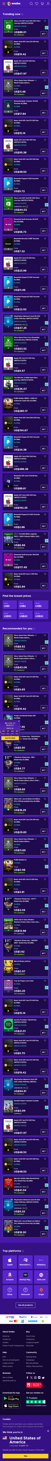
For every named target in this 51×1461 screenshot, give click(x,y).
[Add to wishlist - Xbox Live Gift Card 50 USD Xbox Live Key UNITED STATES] (45, 199)
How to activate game (11, 1360)
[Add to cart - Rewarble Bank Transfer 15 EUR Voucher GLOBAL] (44, 112)
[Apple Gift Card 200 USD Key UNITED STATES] (25, 501)
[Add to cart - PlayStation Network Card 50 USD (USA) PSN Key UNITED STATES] (44, 329)
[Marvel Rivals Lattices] (25, 967)
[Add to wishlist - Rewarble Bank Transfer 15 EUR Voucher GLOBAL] (45, 102)
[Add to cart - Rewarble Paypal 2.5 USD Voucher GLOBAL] (44, 526)
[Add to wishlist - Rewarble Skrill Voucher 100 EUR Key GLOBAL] (45, 555)
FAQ (4, 1357)
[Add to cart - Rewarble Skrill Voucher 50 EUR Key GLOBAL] (44, 230)
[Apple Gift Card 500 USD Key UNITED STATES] (25, 463)
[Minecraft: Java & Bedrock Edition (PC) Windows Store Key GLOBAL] (25, 1228)
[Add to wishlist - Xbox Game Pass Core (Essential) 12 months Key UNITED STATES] (45, 338)
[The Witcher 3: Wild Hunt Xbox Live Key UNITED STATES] (25, 384)
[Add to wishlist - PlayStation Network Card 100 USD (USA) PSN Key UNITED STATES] (45, 1080)
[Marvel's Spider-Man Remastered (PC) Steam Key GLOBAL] (25, 1185)
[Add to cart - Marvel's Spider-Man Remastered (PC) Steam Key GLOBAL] (44, 1191)
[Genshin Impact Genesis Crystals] (25, 1107)
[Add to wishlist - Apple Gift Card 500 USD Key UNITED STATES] (45, 457)
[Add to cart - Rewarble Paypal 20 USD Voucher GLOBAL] (44, 308)
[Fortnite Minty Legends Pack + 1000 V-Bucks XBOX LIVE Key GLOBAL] (25, 541)
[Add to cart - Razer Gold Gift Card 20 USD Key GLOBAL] (44, 53)
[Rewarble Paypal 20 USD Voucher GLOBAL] (25, 303)
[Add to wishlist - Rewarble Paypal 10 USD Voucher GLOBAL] (45, 278)
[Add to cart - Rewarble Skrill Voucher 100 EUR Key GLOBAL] (44, 566)
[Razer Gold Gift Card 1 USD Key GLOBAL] (25, 580)
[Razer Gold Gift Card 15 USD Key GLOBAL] (25, 127)
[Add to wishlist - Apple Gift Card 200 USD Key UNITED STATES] (45, 496)
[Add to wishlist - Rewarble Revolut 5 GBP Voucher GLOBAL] (45, 239)
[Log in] (48, 3)
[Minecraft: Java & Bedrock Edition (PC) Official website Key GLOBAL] (25, 806)
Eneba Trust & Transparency (13, 1345)
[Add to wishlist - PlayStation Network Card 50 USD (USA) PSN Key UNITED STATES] (45, 317)
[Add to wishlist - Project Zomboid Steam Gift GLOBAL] (45, 716)
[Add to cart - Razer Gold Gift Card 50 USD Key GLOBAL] (44, 170)
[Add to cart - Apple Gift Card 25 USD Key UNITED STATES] (44, 269)
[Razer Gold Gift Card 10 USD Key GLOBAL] (25, 683)
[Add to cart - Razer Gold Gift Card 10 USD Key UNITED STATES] (44, 1052)
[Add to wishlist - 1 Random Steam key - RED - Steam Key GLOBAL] (45, 758)
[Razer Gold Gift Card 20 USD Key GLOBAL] (25, 48)
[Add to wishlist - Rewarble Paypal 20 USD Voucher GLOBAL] (45, 297)
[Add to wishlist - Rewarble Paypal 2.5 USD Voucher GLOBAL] (45, 515)
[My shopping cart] (42, 3)
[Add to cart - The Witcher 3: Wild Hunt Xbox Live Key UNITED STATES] (44, 390)
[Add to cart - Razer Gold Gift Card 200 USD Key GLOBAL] (44, 429)
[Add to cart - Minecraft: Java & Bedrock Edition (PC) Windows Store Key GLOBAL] (44, 1233)
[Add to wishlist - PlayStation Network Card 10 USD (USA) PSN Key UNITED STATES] (45, 1200)
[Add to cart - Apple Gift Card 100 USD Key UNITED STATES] (44, 151)
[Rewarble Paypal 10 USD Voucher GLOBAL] (25, 283)
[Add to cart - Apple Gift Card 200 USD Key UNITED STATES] (44, 506)
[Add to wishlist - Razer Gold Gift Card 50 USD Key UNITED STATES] (45, 1140)
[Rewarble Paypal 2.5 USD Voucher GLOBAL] (25, 521)
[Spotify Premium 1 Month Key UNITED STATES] (25, 1027)
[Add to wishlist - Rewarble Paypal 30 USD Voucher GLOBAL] (45, 438)
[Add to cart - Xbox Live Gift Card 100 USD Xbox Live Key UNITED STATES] (44, 33)
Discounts (30, 1345)
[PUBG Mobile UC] (25, 866)
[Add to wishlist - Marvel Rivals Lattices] (45, 962)
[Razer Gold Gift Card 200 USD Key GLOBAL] (25, 424)
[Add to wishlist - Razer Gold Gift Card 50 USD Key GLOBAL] (45, 160)
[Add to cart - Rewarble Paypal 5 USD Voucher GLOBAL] (44, 190)
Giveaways (30, 1360)
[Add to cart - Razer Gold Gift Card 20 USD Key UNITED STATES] (44, 1071)
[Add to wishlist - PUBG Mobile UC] (45, 861)
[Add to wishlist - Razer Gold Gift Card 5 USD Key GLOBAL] (45, 880)
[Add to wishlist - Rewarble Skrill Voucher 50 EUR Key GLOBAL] (45, 220)
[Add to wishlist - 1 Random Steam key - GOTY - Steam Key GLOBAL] (45, 900)
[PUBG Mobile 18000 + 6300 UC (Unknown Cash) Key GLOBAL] (25, 404)
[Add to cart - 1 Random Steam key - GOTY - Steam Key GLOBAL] (44, 911)
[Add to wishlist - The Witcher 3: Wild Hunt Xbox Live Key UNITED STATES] (45, 378)
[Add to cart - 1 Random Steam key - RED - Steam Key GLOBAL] (44, 770)
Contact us (7, 1339)
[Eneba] (13, 4)
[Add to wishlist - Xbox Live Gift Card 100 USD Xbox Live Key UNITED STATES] (45, 22)
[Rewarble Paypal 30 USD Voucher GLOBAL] (25, 443)
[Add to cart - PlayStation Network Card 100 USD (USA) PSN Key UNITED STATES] (44, 1092)
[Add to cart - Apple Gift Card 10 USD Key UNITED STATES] (44, 369)
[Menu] (3, 3)
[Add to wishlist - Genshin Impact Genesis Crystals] (45, 1101)
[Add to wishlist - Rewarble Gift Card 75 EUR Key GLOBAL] (45, 476)
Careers (5, 1342)
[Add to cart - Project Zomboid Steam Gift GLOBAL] (44, 728)
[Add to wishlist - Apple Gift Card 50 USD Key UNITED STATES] (45, 62)
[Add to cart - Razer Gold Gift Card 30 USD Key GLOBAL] (44, 831)
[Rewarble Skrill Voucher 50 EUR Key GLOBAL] (25, 225)
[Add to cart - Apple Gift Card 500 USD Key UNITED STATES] (44, 467)
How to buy (30, 1336)
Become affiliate (32, 1363)
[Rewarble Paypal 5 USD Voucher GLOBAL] (25, 185)
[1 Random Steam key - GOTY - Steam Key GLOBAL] (25, 906)
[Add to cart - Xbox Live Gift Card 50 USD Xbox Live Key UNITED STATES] (44, 211)
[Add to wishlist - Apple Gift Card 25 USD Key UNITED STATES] (45, 259)
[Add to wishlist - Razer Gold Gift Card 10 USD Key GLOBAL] (45, 678)
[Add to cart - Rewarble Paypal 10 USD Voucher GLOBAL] (44, 288)
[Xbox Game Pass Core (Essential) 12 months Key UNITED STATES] (25, 344)
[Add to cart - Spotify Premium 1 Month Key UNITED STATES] (44, 1032)
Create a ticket (8, 1363)
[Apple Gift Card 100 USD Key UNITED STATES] (25, 146)
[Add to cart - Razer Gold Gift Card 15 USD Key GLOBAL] (44, 132)
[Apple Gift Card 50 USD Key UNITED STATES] (25, 67)
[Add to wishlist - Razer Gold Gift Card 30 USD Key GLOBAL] (45, 820)
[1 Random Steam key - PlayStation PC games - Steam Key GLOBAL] (25, 743)
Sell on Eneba (8, 1377)
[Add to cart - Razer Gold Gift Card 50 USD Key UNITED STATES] (44, 1151)
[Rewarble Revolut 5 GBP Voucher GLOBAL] (25, 245)
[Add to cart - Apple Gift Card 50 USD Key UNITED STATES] (44, 72)
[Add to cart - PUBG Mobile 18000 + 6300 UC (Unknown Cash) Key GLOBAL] (44, 409)
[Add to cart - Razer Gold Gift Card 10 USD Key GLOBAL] (44, 688)
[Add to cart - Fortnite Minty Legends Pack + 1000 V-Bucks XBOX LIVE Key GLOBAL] (44, 546)
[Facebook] (27, 1377)
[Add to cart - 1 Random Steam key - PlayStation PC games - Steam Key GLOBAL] (44, 749)
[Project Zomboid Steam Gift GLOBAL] (25, 722)
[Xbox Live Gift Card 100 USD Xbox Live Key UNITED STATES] (25, 28)
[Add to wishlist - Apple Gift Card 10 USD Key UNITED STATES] (45, 359)
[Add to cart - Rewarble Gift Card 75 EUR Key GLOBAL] (44, 487)
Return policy (8, 1366)
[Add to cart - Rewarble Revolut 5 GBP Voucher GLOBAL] (44, 250)
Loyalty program (32, 1342)
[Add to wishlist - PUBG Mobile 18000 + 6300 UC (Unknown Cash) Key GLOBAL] (45, 399)
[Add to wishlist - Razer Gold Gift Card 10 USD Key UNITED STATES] (45, 1041)
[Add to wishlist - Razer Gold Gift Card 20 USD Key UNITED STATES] (45, 1061)
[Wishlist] (36, 3)
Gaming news (31, 1357)
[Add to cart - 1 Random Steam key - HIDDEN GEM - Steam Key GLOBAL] (44, 953)
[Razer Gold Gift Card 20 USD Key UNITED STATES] (25, 1066)
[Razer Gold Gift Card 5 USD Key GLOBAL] (25, 886)
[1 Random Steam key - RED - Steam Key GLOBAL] (25, 764)
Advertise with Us (9, 1380)
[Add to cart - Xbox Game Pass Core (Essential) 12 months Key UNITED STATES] (44, 350)
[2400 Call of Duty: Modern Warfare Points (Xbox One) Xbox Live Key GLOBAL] (25, 926)
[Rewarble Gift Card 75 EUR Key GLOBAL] (25, 482)
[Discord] (39, 1377)
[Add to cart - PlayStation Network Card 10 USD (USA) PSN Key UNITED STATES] (44, 1213)
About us (6, 1336)
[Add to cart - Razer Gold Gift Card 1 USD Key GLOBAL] (44, 585)
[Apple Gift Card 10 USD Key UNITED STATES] (25, 364)
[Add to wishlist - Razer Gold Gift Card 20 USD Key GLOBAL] (45, 42)
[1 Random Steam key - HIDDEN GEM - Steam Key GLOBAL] (25, 947)
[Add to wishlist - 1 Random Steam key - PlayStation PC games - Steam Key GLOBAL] (45, 737)
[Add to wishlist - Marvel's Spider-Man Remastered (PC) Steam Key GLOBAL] (45, 1179)
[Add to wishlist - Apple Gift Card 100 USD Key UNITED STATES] (45, 141)
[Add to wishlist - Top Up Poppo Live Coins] (45, 982)
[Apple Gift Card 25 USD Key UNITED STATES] (25, 264)
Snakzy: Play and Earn (34, 1366)
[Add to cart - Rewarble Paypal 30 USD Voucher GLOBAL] (44, 448)
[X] (31, 1377)
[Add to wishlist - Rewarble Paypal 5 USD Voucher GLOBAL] (45, 179)
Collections (30, 1339)
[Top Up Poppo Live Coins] (25, 987)
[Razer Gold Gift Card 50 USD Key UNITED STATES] (25, 1146)
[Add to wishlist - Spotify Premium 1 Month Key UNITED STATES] (45, 1021)
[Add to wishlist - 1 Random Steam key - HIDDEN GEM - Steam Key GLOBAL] (45, 941)
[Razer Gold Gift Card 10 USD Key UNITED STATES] (25, 1047)
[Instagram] (35, 1377)
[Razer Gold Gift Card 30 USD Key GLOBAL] (25, 826)
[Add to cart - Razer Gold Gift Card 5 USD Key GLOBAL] (44, 890)
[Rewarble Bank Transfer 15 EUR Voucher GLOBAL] (25, 107)
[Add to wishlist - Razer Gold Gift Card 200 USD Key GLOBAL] (45, 418)
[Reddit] (43, 1377)
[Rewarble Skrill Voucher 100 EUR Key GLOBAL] (25, 561)
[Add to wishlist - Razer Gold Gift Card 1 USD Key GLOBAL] (45, 575)
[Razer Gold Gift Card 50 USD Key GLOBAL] (25, 165)
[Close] (48, 1431)
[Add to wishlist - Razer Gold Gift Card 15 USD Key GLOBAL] (45, 121)
